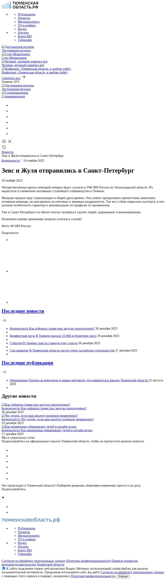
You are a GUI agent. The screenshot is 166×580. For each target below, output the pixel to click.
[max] (12, 122)
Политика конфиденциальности (88, 561)
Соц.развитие (19, 350)
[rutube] (12, 128)
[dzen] (12, 133)
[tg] (12, 116)
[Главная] (20, 7)
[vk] (12, 105)
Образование (19, 380)
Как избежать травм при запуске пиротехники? (62, 328)
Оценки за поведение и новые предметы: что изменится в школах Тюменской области (89, 380)
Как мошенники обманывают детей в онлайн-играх (57, 430)
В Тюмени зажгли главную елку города (50, 343)
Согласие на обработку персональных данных (33, 561)
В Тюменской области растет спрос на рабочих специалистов (71, 350)
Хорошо (123, 576)
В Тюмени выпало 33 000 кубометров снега (66, 336)
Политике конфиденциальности (93, 576)
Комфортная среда (22, 336)
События (16, 343)
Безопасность (11, 160)
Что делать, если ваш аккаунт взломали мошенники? (57, 419)
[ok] (12, 111)
